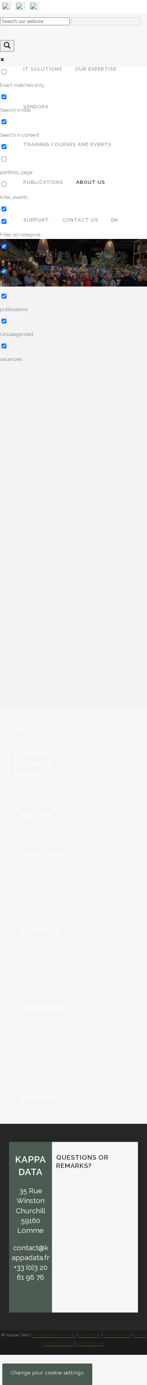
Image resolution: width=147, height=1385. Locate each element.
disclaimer (89, 1334)
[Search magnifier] (7, 46)
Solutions (42, 854)
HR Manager (22, 411)
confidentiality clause (54, 1334)
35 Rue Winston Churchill (30, 1200)
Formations (34, 763)
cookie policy (117, 1334)
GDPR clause (90, 1343)
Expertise (30, 753)
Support (29, 773)
